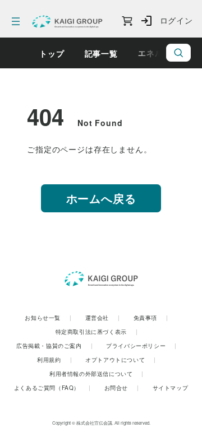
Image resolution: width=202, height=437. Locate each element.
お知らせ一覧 (48, 318)
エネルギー (159, 52)
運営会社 (102, 318)
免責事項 (151, 318)
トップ (52, 53)
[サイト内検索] (178, 53)
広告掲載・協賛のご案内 (54, 346)
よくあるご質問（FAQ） (52, 388)
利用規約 (54, 360)
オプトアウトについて (120, 360)
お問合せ (121, 388)
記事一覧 (101, 53)
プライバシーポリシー (141, 346)
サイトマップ (171, 388)
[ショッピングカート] (127, 21)
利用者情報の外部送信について (96, 374)
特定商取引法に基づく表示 (97, 332)
